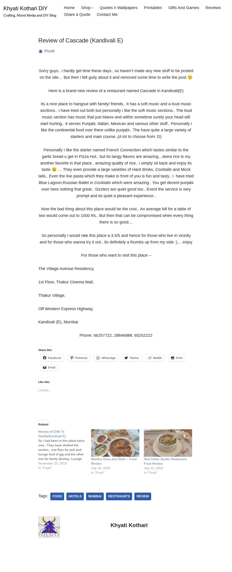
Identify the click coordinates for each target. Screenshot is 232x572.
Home (69, 7)
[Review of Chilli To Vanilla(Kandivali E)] (64, 449)
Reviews (213, 7)
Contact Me (107, 14)
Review (143, 496)
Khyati (49, 51)
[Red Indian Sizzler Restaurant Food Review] (168, 443)
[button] (92, 8)
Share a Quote (77, 14)
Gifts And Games (183, 7)
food (57, 496)
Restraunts (119, 496)
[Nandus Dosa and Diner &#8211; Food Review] (115, 443)
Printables (153, 7)
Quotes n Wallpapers (119, 7)
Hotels (75, 496)
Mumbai (95, 496)
